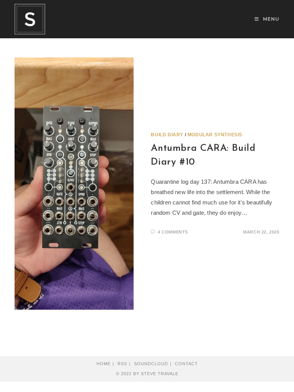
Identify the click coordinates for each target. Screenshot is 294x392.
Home (103, 363)
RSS (122, 363)
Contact (186, 363)
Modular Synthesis (215, 134)
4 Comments (173, 232)
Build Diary (167, 134)
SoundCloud (151, 363)
